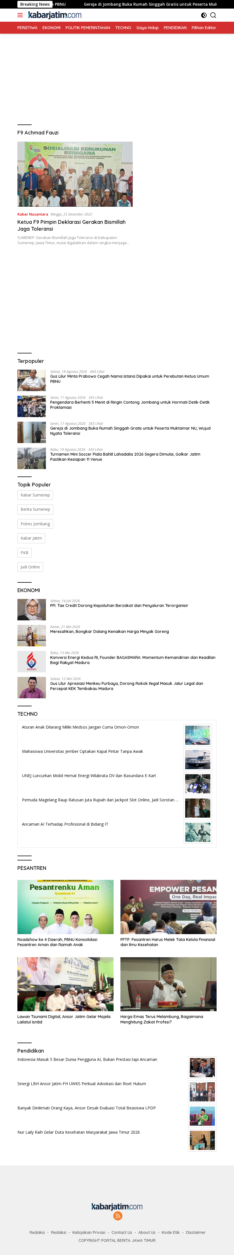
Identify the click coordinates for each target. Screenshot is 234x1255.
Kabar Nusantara (32, 214)
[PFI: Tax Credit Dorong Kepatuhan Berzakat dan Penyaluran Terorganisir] (31, 609)
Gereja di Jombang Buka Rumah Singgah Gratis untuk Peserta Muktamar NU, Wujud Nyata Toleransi (130, 431)
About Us (147, 1232)
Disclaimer (196, 1232)
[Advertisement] (117, 74)
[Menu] (21, 15)
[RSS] (117, 1216)
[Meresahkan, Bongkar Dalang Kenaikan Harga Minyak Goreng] (31, 635)
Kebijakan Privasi (88, 1232)
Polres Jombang (35, 523)
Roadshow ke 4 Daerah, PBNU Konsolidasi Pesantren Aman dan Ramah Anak (57, 942)
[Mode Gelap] (204, 15)
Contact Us (122, 1232)
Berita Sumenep (35, 509)
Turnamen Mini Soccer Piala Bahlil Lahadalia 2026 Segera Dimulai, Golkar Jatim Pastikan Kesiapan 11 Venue (125, 457)
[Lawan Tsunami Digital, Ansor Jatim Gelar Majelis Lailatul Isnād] (65, 984)
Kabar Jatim (31, 538)
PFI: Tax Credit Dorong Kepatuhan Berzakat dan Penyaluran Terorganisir (119, 605)
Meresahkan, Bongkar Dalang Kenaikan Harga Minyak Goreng (109, 631)
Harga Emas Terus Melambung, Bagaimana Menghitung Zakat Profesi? (161, 1019)
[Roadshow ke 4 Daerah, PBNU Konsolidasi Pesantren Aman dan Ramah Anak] (65, 907)
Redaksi (37, 1232)
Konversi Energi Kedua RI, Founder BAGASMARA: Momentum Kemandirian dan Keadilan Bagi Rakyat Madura (132, 660)
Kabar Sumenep (35, 495)
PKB (25, 552)
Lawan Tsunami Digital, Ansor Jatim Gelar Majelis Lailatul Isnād (64, 1019)
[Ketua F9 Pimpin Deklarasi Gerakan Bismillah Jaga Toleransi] (75, 174)
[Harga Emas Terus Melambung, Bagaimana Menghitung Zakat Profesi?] (168, 984)
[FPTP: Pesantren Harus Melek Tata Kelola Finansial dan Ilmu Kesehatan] (168, 907)
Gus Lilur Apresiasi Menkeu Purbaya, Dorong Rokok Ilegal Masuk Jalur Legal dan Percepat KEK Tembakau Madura (126, 686)
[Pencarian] (213, 15)
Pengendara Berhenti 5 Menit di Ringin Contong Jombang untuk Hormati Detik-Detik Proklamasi (130, 405)
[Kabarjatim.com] (54, 15)
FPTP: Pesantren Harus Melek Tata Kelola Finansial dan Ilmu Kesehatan (167, 942)
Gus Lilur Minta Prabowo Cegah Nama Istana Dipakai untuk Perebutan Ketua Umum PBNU (129, 379)
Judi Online (30, 567)
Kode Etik (171, 1232)
